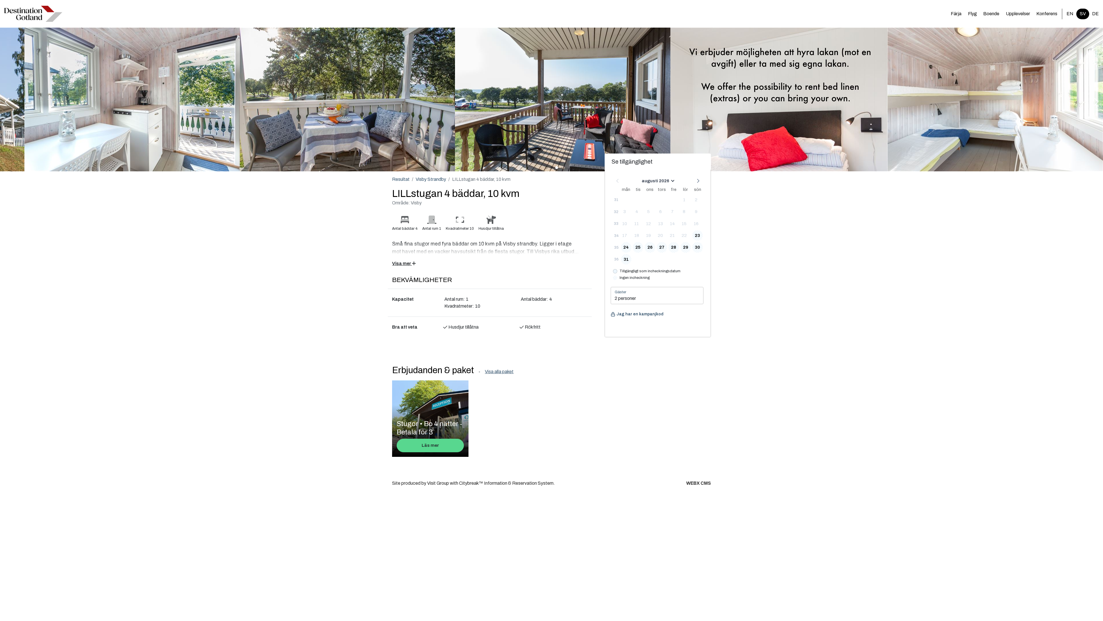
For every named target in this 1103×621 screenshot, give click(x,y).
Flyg (972, 13)
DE (1095, 13)
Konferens (1046, 13)
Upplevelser (1018, 13)
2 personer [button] (625, 298)
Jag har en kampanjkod (640, 314)
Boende (991, 13)
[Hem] (33, 13)
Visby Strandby (431, 179)
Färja (956, 13)
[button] (7, 102)
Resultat (401, 179)
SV (1083, 13)
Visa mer (402, 263)
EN (1070, 13)
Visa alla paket (499, 371)
